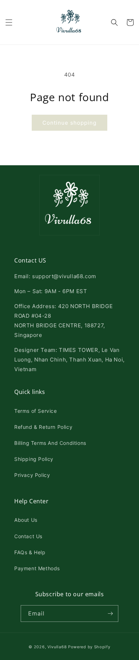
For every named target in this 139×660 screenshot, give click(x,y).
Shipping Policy (33, 459)
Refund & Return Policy (43, 427)
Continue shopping (69, 122)
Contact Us (28, 536)
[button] (9, 22)
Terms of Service (35, 411)
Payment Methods (37, 568)
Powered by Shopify (89, 646)
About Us (25, 520)
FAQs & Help (30, 552)
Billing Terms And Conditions (50, 443)
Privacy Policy (32, 475)
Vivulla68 (57, 646)
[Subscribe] (110, 613)
